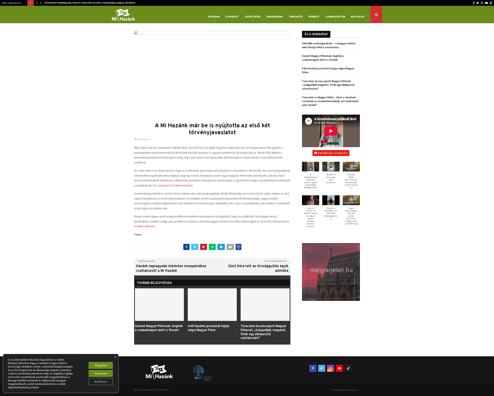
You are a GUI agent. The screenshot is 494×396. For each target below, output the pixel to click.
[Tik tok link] (491, 3)
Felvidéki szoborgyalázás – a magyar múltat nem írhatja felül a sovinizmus (329, 45)
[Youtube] (486, 3)
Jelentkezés (252, 16)
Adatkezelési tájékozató (345, 389)
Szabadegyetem (335, 16)
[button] (310, 178)
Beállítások (100, 381)
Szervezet (232, 16)
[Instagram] (482, 3)
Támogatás (296, 16)
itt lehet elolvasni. (145, 226)
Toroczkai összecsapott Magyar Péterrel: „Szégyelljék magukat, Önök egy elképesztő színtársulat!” (263, 332)
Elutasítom (101, 373)
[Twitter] (477, 3)
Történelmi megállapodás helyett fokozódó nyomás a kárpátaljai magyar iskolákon (89, 2)
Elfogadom (101, 365)
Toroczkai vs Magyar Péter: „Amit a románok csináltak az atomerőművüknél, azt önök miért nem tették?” (330, 101)
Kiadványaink (274, 16)
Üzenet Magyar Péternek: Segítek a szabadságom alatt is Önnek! (159, 328)
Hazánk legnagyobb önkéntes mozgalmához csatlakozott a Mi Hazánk (171, 268)
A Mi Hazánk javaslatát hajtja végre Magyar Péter (208, 328)
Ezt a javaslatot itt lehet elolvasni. (173, 185)
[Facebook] (474, 3)
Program (214, 16)
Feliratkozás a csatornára (333, 153)
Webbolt (314, 16)
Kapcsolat (358, 16)
